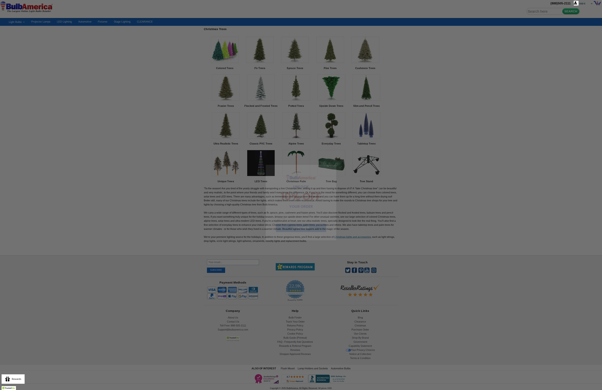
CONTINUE (301, 220)
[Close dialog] (333, 160)
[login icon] (576, 3)
